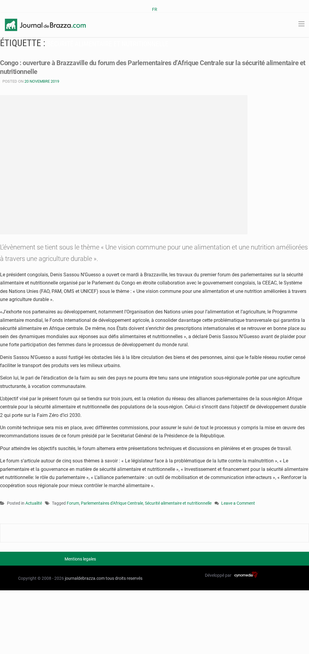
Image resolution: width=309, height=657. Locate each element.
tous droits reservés (124, 578)
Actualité (33, 503)
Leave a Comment (238, 503)
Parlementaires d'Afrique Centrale (112, 503)
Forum (73, 503)
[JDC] (45, 24)
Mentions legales (80, 559)
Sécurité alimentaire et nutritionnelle (178, 503)
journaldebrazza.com (85, 578)
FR (154, 9)
